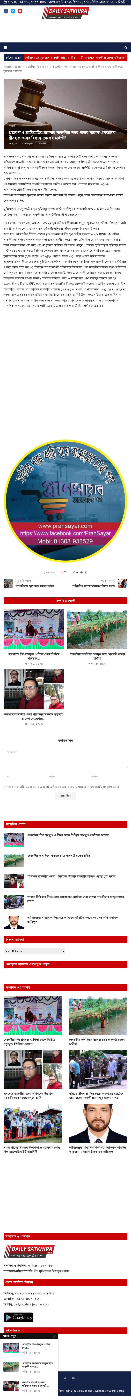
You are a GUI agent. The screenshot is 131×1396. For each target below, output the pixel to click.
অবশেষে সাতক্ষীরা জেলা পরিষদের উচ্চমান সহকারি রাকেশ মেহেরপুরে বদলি (71, 876)
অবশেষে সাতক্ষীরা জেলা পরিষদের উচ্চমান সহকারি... (35, 1384)
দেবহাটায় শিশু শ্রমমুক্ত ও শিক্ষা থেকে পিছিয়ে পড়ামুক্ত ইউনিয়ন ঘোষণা (68, 835)
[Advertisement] (65, 32)
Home (8, 67)
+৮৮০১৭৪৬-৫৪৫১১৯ (28, 1299)
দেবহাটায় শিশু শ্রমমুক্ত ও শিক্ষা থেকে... (36, 1346)
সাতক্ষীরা (12, 126)
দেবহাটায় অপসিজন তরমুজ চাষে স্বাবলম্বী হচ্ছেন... (37, 1365)
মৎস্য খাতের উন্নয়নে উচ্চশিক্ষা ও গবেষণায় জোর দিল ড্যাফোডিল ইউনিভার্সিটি (32, 1150)
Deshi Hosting (116, 1391)
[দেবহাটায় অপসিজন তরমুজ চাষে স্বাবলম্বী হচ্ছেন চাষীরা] (97, 629)
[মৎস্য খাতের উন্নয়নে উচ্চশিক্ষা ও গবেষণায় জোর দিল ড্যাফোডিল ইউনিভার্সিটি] (33, 1123)
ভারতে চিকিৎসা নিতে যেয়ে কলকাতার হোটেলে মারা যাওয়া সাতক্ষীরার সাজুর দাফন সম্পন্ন (75, 899)
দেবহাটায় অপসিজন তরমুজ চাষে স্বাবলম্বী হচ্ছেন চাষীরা (59, 856)
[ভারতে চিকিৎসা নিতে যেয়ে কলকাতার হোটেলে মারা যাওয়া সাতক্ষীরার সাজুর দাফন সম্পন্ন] (14, 902)
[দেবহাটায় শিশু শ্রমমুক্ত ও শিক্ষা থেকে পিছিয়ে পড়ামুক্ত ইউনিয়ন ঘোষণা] (34, 629)
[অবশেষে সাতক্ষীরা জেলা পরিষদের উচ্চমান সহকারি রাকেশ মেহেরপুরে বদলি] (34, 689)
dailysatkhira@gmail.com (31, 1304)
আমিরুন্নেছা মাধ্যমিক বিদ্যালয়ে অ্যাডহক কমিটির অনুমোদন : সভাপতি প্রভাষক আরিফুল (72, 920)
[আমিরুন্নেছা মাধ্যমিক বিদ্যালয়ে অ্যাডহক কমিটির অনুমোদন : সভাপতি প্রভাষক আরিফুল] (14, 922)
